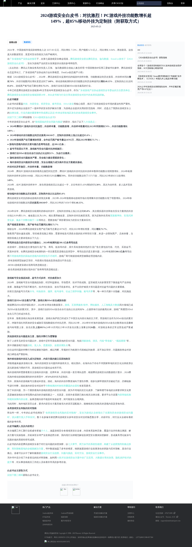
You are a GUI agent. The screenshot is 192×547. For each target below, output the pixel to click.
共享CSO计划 (117, 3)
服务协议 (130, 521)
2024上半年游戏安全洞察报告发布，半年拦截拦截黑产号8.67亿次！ (159, 88)
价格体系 (130, 517)
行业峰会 (100, 3)
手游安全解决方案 (100, 513)
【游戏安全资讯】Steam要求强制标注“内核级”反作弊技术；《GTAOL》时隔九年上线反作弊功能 (159, 77)
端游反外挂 (46, 521)
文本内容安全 (47, 525)
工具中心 (56, 3)
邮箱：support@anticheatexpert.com (168, 521)
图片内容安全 (66, 521)
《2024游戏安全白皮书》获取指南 (152, 58)
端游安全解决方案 (100, 517)
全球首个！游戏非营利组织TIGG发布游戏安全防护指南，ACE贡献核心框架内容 (159, 67)
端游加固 (64, 517)
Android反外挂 (47, 513)
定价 (43, 3)
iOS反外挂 (46, 517)
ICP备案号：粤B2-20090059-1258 (57, 537)
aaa (138, 50)
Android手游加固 (67, 513)
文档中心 (71, 3)
